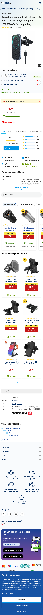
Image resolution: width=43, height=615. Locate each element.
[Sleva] (23, 211)
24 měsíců (15, 401)
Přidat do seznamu (9, 122)
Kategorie (6, 391)
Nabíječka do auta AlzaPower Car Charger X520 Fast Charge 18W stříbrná (28, 229)
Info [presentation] (4, 131)
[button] (22, 447)
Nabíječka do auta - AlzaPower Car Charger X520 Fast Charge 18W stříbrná (18, 76)
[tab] (4, 131)
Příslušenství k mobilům (12, 428)
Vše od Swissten (7, 13)
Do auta (11, 433)
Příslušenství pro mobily (25, 9)
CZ (5, 523)
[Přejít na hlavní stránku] (6, 3)
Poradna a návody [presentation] (22, 131)
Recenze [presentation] (11, 131)
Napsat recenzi (13, 148)
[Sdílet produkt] (40, 16)
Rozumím (21, 600)
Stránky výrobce (17, 404)
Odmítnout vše (21, 611)
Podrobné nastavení (21, 605)
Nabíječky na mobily (10, 246)
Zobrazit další (20, 383)
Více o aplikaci (10, 544)
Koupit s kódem (11, 101)
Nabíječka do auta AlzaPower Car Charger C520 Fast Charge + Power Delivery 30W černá (10, 229)
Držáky (38, 9)
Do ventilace (15, 435)
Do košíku (13, 295)
